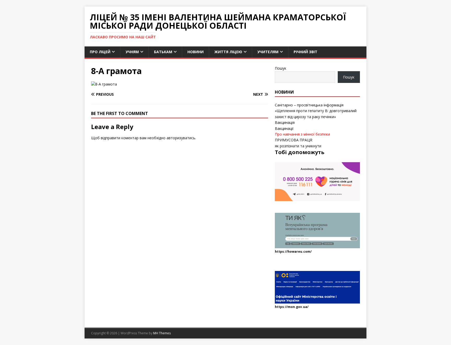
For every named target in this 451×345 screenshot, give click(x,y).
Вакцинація (285, 122)
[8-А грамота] (104, 84)
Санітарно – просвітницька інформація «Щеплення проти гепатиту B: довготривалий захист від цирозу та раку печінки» (316, 110)
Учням (132, 51)
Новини (195, 51)
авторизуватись (181, 137)
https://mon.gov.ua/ (291, 307)
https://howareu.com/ (293, 251)
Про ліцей (100, 51)
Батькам (163, 51)
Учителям (267, 51)
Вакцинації (284, 128)
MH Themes (162, 333)
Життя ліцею (228, 51)
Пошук (280, 68)
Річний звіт (305, 51)
